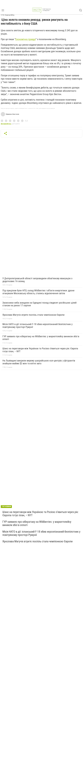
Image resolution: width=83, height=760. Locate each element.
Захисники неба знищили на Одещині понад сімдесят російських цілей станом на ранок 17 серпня (39, 304)
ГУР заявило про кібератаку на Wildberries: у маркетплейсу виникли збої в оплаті (40, 338)
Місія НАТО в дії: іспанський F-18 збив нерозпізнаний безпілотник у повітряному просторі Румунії (37, 325)
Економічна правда (25, 39)
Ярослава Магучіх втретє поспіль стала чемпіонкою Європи (33, 314)
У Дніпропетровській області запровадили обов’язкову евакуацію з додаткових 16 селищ (37, 280)
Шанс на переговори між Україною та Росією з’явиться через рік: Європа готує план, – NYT (40, 350)
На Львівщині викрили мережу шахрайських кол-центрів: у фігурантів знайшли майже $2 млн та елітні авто (38, 362)
